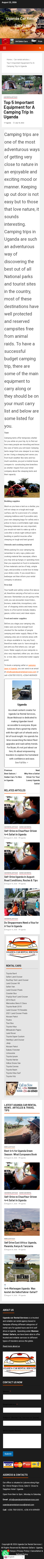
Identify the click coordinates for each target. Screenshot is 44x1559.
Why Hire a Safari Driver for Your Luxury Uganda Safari (32, 777)
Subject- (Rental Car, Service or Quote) (21, 1417)
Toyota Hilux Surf (13, 1073)
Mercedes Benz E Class (16, 1003)
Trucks (9, 1020)
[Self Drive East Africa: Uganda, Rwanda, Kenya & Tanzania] (22, 1222)
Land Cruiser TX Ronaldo (16, 1010)
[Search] (40, 48)
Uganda (8, 123)
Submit (8, 1454)
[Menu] (4, 48)
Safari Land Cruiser (14, 977)
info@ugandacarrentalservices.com (24, 1499)
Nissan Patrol (12, 1016)
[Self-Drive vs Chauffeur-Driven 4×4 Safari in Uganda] (22, 810)
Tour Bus (10, 1023)
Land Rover (11, 1033)
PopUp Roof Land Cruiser (17, 997)
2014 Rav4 (10, 1000)
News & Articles (9, 1147)
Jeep (8, 1043)
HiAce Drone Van (13, 1063)
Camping (13, 134)
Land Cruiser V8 (13, 983)
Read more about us (11, 1346)
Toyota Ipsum (12, 1056)
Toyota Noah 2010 (14, 1006)
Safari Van (10, 987)
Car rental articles (10, 97)
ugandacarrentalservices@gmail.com (18, 1505)
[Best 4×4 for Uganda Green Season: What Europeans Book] (22, 1130)
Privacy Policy (23, 1551)
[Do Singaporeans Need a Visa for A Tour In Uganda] (22, 902)
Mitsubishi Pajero (13, 1030)
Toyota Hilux (11, 1026)
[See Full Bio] (27, 763)
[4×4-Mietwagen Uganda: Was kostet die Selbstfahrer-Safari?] (22, 1268)
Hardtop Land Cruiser (15, 1040)
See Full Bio (20, 762)
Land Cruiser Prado (14, 990)
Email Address (10, 1404)
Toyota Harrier (12, 1060)
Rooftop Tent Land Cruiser (17, 980)
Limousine (10, 1053)
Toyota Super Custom (15, 1036)
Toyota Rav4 (11, 973)
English (10, 1557)
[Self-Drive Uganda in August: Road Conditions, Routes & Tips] (22, 856)
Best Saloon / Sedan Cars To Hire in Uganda (13, 775)
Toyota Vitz (11, 1076)
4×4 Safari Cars (16, 41)
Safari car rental (25, 827)
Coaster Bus (11, 993)
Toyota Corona (12, 1066)
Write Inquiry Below (12, 1431)
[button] (4, 48)
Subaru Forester (13, 1050)
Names (7, 1391)
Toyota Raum (11, 1070)
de (5, 1284)
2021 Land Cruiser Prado (16, 1013)
